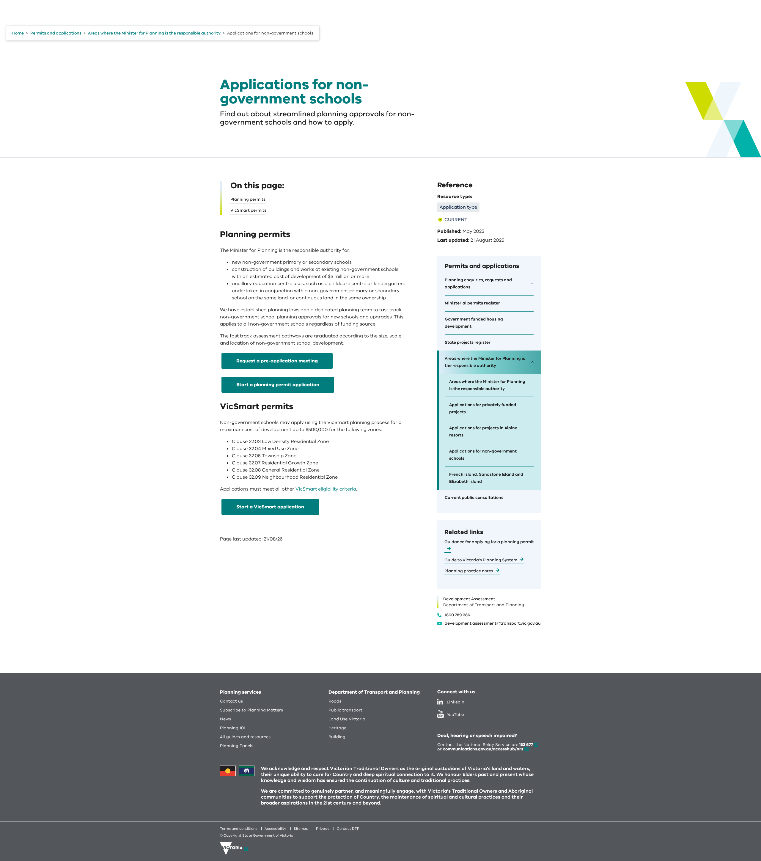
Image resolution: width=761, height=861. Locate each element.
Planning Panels (236, 746)
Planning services (240, 692)
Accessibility (275, 828)
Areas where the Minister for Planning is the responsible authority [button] (485, 362)
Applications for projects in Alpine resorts (483, 431)
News (225, 719)
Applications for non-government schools (483, 454)
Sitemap (301, 828)
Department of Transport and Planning (374, 692)
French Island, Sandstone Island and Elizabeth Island (486, 478)
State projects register (467, 342)
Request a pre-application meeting (277, 361)
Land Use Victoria (346, 719)
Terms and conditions (238, 828)
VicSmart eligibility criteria (325, 489)
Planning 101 (232, 728)
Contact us (231, 701)
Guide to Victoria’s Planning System (480, 560)
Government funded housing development (474, 322)
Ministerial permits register (472, 303)
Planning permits (247, 199)
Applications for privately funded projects (482, 408)
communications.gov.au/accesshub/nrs (483, 749)
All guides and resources (245, 737)
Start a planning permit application (277, 384)
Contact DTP (348, 828)
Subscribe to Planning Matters (251, 710)
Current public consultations (474, 497)
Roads (334, 701)
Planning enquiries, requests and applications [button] (478, 283)
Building (336, 737)
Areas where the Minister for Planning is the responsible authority (487, 385)
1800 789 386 (457, 615)
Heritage (337, 728)
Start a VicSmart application (270, 507)
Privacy (322, 828)
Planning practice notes (468, 571)
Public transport (345, 710)
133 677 (526, 744)
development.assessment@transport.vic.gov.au (493, 623)
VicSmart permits (248, 210)
